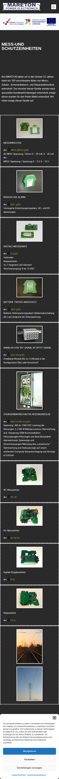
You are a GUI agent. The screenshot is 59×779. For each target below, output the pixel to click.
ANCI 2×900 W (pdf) (20, 421)
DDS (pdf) (15, 204)
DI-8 (12, 579)
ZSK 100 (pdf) (17, 355)
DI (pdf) (14, 253)
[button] (54, 717)
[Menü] (53, 6)
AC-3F (13, 497)
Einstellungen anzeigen (29, 767)
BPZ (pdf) (16, 309)
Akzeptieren (29, 751)
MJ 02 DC (15, 538)
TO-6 (12, 620)
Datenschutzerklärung (36, 775)
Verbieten (29, 759)
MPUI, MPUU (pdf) (20, 150)
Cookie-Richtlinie (19, 775)
